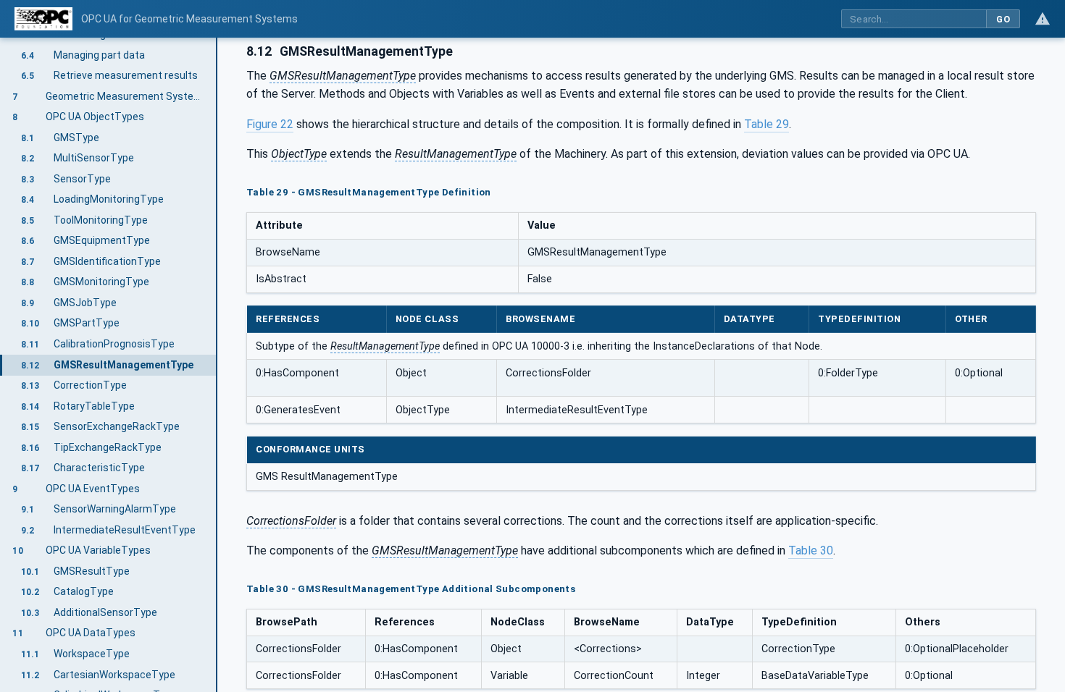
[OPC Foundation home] (43, 18)
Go (1003, 19)
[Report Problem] (1043, 19)
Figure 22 (269, 124)
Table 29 (766, 124)
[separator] (217, 365)
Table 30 (810, 550)
